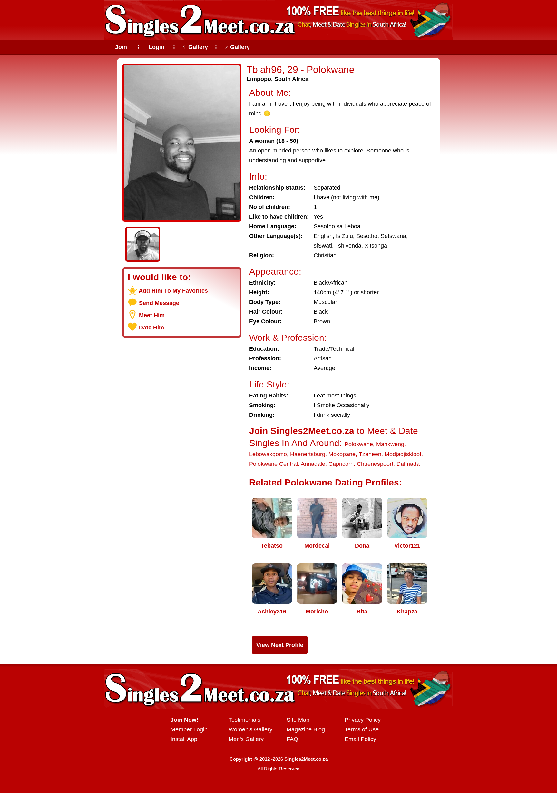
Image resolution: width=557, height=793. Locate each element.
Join (121, 47)
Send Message (159, 303)
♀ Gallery (195, 47)
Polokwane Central (273, 464)
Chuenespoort (375, 464)
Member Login (189, 729)
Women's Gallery (250, 729)
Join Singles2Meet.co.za (301, 431)
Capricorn (341, 464)
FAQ (292, 739)
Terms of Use (362, 729)
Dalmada (408, 464)
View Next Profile (279, 645)
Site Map (298, 720)
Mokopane (342, 454)
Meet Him (152, 315)
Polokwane (359, 444)
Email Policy (360, 739)
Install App (184, 739)
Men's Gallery (246, 739)
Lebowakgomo (268, 454)
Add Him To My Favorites (173, 291)
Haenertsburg (307, 454)
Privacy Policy (363, 720)
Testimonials (244, 720)
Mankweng (390, 444)
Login (156, 47)
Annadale (313, 464)
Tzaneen (370, 454)
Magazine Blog (306, 729)
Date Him (151, 327)
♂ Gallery (237, 47)
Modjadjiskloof (403, 454)
